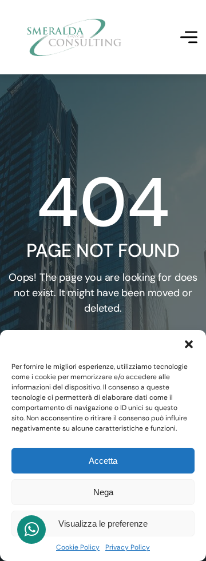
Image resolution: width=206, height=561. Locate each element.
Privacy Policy (127, 547)
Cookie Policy (78, 547)
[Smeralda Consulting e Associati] (74, 37)
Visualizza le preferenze (103, 523)
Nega (103, 492)
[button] (189, 344)
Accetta (103, 460)
